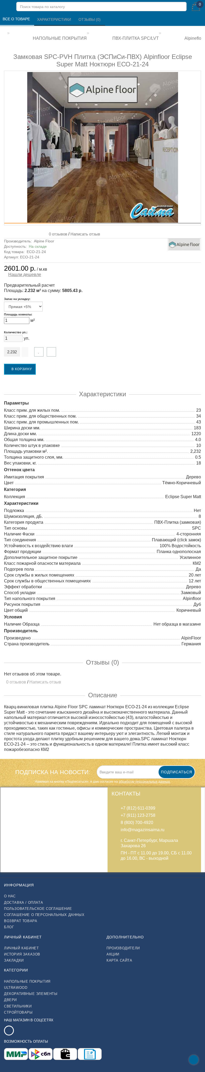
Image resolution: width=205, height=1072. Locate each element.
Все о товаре (17, 19)
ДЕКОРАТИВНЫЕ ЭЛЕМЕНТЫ (31, 994)
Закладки (14, 960)
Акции (113, 954)
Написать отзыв (85, 234)
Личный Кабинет (21, 948)
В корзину (21, 369)
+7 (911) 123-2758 (138, 815)
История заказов (22, 954)
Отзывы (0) (90, 19)
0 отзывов (57, 234)
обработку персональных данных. (145, 781)
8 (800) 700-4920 (137, 822)
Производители (123, 948)
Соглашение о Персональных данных (44, 915)
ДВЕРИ (10, 1000)
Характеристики (54, 19)
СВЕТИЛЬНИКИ (18, 1006)
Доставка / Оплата (23, 903)
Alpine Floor (44, 241)
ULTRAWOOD (15, 988)
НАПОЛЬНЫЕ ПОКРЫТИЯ (27, 981)
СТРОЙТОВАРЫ (18, 1012)
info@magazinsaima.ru (142, 829)
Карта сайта (119, 960)
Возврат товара (20, 921)
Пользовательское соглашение (38, 909)
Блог (9, 927)
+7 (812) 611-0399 (138, 808)
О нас (10, 896)
